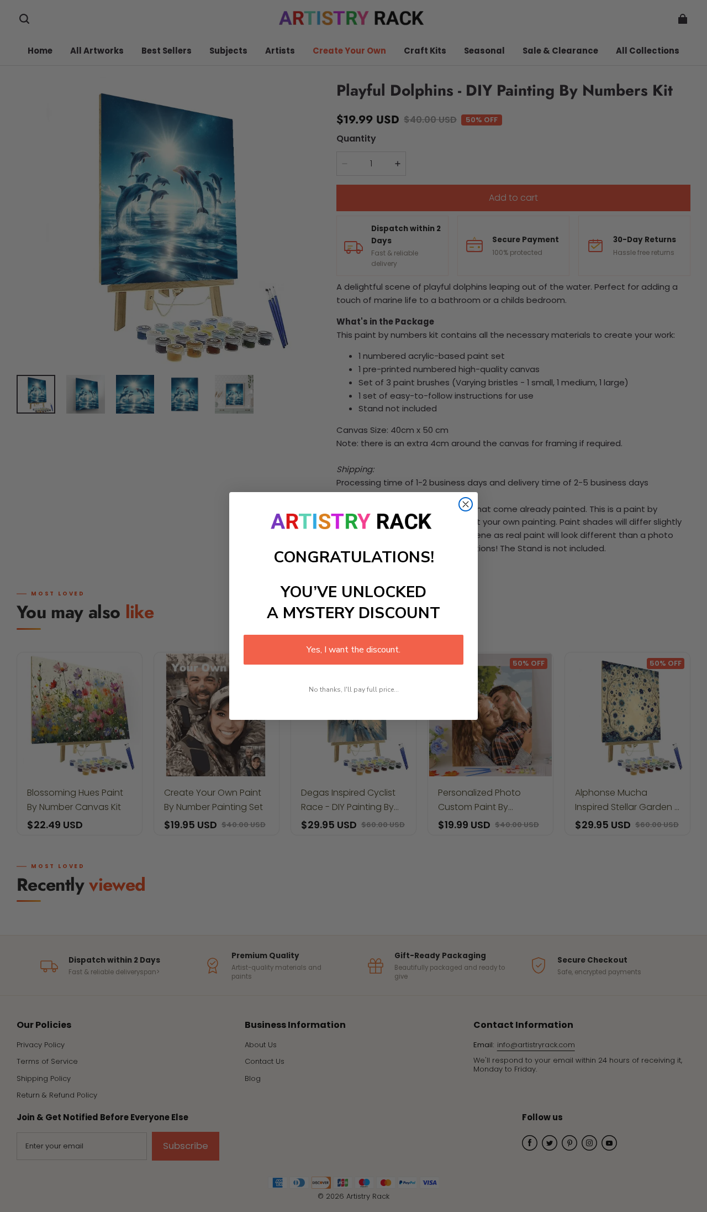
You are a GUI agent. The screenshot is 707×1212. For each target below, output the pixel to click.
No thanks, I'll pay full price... (354, 689)
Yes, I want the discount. (353, 650)
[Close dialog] (465, 504)
